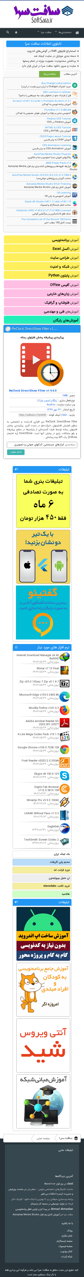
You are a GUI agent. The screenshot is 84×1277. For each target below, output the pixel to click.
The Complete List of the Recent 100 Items (46, 219)
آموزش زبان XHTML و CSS (57, 131)
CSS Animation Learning (56, 145)
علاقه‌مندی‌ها (50, 74)
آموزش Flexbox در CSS (59, 122)
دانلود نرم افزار (43, 13)
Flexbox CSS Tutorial (59, 119)
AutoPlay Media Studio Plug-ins (52, 154)
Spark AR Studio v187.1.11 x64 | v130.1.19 (48, 201)
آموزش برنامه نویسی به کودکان (56, 104)
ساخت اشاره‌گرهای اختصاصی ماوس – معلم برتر (50, 1189)
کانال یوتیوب (66, 1251)
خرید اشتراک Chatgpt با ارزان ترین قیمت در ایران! (46, 86)
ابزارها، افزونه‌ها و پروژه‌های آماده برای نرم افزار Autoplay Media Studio (42, 168)
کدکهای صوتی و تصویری (28, 444)
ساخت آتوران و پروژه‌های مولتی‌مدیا (53, 178)
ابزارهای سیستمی (54, 444)
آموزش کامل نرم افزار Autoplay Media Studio (47, 187)
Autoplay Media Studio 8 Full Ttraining (48, 184)
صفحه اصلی (43, 1138)
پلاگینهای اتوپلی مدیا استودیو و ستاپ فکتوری (49, 157)
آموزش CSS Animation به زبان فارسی (52, 148)
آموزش (65, 240)
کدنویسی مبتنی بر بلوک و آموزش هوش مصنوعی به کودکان (43, 113)
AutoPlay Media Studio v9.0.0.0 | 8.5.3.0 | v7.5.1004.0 (41, 175)
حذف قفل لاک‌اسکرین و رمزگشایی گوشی (52, 214)
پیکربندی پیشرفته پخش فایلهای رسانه (42, 337)
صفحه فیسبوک (65, 1246)
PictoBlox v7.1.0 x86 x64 (57, 110)
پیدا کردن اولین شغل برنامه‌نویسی (31, 1209)
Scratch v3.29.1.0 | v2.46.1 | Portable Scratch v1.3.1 (42, 101)
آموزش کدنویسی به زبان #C (58, 196)
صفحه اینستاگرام (64, 1241)
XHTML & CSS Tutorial (58, 127)
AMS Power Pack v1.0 (58, 163)
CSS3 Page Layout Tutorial (55, 136)
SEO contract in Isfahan (57, 92)
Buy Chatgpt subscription (56, 83)
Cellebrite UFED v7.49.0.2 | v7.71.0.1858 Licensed (43, 210)
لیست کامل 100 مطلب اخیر (57, 222)
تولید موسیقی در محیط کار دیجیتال (47, 1204)
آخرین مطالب (70, 74)
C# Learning (64, 193)
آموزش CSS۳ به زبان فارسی (57, 139)
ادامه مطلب (16, 452)
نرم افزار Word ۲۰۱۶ (53, 1184)
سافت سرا (68, 1215)
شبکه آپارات (66, 1257)
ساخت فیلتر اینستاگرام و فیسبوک (55, 205)
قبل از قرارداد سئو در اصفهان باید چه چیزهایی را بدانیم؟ (45, 95)
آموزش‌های (61, 311)
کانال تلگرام (67, 1236)
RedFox (51, 405)
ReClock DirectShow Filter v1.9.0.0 (36, 328)
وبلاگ (69, 1231)
